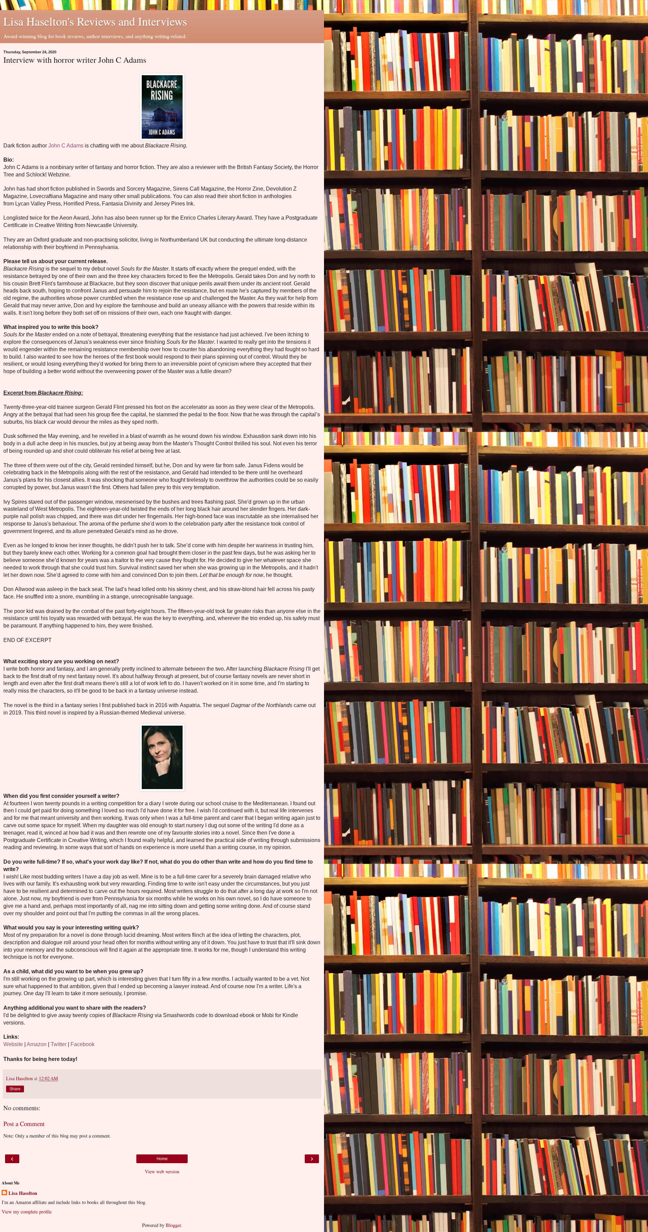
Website (13, 1044)
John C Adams (65, 145)
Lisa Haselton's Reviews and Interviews (95, 21)
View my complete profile (27, 1211)
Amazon (37, 1044)
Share (15, 1089)
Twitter (58, 1044)
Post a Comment (24, 1123)
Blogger (173, 1225)
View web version (162, 1171)
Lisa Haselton (22, 1193)
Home (162, 1158)
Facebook (82, 1044)
